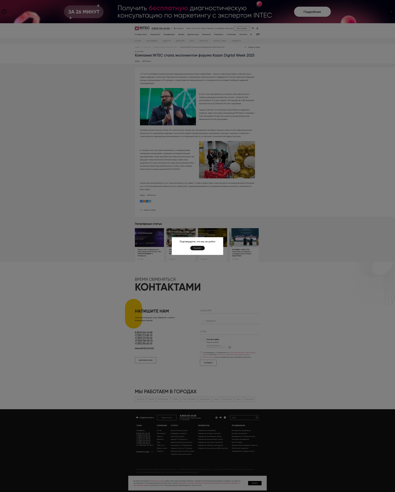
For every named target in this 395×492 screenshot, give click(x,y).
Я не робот (197, 248)
